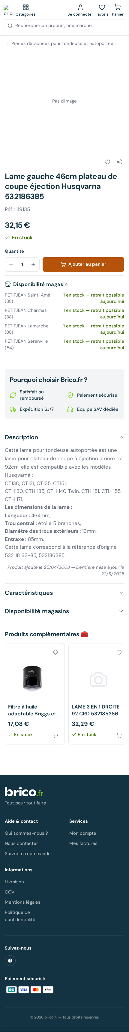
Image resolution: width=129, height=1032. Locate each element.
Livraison (14, 882)
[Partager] (119, 162)
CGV (9, 892)
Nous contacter (21, 843)
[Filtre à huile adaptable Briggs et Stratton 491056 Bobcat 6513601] (34, 693)
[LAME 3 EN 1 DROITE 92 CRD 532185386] (98, 693)
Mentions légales (22, 902)
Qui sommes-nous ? (26, 833)
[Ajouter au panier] (56, 735)
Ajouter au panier (87, 264)
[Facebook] (10, 960)
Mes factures (83, 843)
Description (21, 437)
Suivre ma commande (28, 854)
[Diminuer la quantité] (11, 264)
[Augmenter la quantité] (33, 264)
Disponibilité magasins (37, 611)
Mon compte (82, 833)
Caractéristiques (29, 593)
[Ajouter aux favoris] (107, 162)
